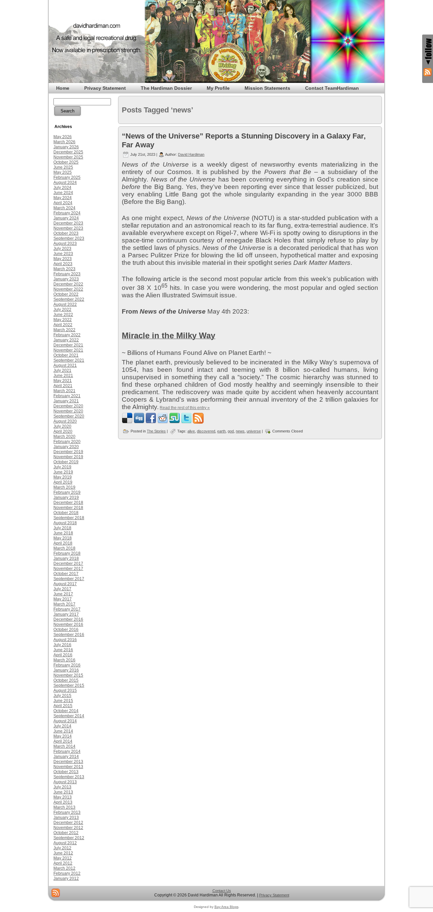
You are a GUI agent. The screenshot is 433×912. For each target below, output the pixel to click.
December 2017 (68, 563)
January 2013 (66, 817)
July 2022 (62, 309)
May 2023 (62, 258)
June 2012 (63, 853)
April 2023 (62, 263)
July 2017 (62, 589)
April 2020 (62, 431)
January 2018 (66, 558)
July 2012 (62, 848)
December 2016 (68, 619)
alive (191, 431)
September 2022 (68, 299)
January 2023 (66, 279)
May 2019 (62, 477)
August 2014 (65, 721)
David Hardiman (191, 154)
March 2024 (64, 208)
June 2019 (63, 472)
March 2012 (64, 868)
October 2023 (65, 233)
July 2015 (62, 695)
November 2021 (68, 350)
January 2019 (66, 497)
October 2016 (65, 629)
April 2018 (62, 543)
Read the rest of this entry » (185, 407)
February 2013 (67, 812)
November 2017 (68, 568)
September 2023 (68, 238)
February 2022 (67, 335)
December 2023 (68, 223)
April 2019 (62, 482)
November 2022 (68, 289)
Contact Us (221, 891)
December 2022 (68, 284)
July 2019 (62, 467)
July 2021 (62, 370)
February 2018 (67, 553)
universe (254, 431)
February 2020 (67, 441)
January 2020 (66, 446)
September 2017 (68, 578)
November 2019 (68, 456)
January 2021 (66, 401)
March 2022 (64, 329)
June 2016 (63, 650)
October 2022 (65, 294)
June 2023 (63, 253)
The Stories (156, 431)
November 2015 (68, 675)
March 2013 (64, 807)
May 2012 (62, 858)
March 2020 (64, 436)
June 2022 (63, 314)
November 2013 (68, 766)
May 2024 (62, 197)
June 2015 (63, 700)
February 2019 (67, 492)
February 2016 (67, 665)
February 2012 (67, 873)
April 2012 (62, 863)
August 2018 (65, 523)
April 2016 (62, 655)
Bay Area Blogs (226, 907)
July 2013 (62, 787)
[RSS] (55, 893)
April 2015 (62, 705)
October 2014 (65, 710)
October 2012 (65, 832)
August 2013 (65, 782)
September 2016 (68, 634)
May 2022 (62, 319)
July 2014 (62, 726)
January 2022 (66, 340)
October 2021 (65, 355)
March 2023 (64, 269)
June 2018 (63, 533)
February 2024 (67, 213)
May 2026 (62, 136)
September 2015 (68, 685)
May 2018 (62, 538)
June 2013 (63, 792)
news (240, 431)
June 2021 (63, 375)
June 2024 (63, 192)
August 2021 (65, 365)
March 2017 (64, 604)
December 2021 (68, 345)
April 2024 (62, 202)
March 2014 (64, 746)
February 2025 (67, 177)
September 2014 (68, 716)
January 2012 (66, 878)
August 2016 (65, 639)
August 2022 (65, 304)
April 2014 (62, 741)
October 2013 (65, 771)
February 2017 (67, 609)
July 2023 (62, 248)
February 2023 (67, 274)
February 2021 (67, 396)
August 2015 (65, 690)
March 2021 (64, 390)
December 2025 (68, 152)
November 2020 (68, 411)
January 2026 (66, 147)
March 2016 (64, 660)
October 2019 (65, 462)
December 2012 (68, 822)
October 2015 (65, 680)
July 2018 (62, 528)
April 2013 (62, 802)
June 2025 (63, 167)
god (231, 431)
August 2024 (65, 182)
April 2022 (62, 324)
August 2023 (65, 243)
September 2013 (68, 777)
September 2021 (68, 360)
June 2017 (63, 594)
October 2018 (65, 512)
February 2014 (67, 751)
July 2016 (62, 644)
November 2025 (68, 157)
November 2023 (68, 228)
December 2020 (68, 406)
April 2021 (62, 385)
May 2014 (62, 736)
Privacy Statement (274, 895)
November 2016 (68, 624)
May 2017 (62, 599)
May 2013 (62, 797)
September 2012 (68, 837)
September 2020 (68, 416)
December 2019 (68, 451)
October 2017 (65, 573)
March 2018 (64, 548)
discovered (206, 431)
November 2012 (68, 827)
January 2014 (66, 756)
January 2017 (66, 614)
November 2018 (68, 507)
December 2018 (68, 502)
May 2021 (62, 380)
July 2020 (62, 426)
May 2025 (62, 172)
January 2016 (66, 670)
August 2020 (65, 421)
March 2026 (64, 142)
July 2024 (62, 187)
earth (221, 431)
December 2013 (68, 761)
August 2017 (65, 583)
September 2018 (68, 517)
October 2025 (65, 162)
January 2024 (66, 218)
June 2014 (63, 731)
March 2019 (64, 487)
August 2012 (65, 843)
